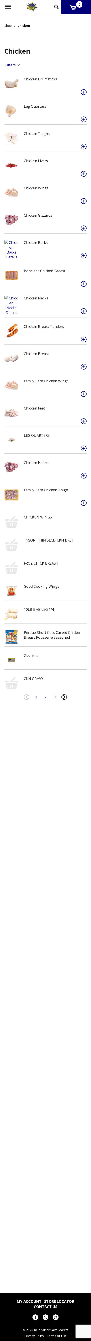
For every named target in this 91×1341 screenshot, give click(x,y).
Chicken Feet (34, 408)
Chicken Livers (36, 160)
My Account (29, 1301)
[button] (84, 92)
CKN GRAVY (33, 678)
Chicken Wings (36, 188)
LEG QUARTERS (37, 435)
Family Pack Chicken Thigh (46, 489)
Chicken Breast (36, 353)
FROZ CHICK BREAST (41, 563)
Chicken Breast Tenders (44, 326)
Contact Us (45, 1307)
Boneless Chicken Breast (44, 270)
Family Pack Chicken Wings (46, 381)
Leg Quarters (35, 106)
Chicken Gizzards (38, 215)
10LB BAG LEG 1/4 (39, 609)
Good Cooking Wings (41, 586)
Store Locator (59, 1301)
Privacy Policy (34, 1336)
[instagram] (56, 1318)
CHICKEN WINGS (38, 517)
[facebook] (35, 1318)
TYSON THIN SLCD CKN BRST (49, 540)
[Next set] (64, 697)
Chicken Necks (36, 298)
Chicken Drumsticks (40, 79)
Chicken (23, 26)
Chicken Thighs (37, 133)
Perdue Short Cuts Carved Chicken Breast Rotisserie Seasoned (52, 635)
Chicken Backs (36, 242)
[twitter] (45, 1318)
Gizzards (31, 655)
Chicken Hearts (36, 462)
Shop (8, 26)
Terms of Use (57, 1336)
